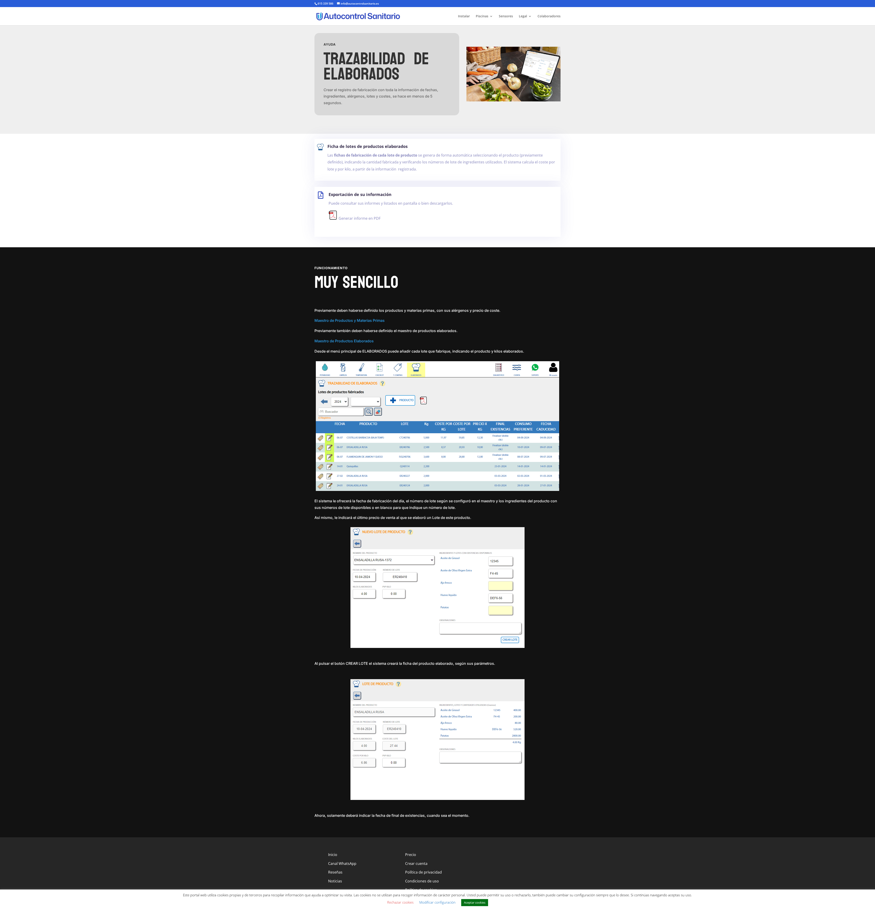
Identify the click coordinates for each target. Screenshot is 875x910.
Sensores (506, 16)
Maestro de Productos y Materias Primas (349, 320)
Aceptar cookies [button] (474, 902)
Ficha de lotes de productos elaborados (367, 146)
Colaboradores (549, 16)
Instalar (464, 16)
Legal (523, 16)
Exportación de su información (360, 194)
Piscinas (482, 16)
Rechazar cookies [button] (400, 902)
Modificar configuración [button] (437, 902)
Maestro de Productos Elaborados (344, 341)
